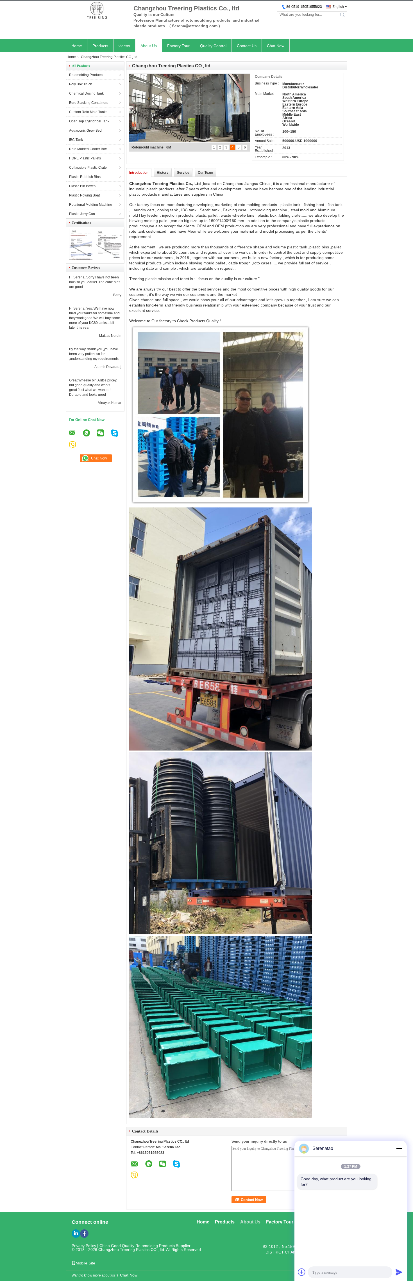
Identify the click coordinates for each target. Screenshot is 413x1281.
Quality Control (213, 46)
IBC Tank (76, 140)
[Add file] (302, 1272)
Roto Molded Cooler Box (88, 149)
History (163, 173)
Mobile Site (85, 1263)
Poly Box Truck (80, 84)
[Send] (398, 1272)
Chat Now (275, 46)
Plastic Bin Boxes (82, 186)
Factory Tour (178, 46)
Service (183, 173)
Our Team (205, 173)
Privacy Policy (84, 1245)
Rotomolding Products (86, 75)
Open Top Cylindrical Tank (89, 121)
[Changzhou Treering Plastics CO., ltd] (97, 11)
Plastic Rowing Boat (84, 195)
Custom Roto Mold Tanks (88, 112)
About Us (148, 46)
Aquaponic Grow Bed (85, 130)
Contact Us (247, 46)
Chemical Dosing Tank (86, 93)
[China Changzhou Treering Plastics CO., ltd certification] (80, 258)
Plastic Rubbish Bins (85, 177)
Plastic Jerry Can (82, 214)
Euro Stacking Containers (88, 103)
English (338, 7)
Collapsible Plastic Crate (88, 168)
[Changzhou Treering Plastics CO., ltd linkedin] (76, 1233)
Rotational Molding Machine (90, 205)
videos (124, 46)
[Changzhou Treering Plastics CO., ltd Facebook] (84, 1233)
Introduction (138, 173)
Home (76, 46)
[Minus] (399, 1148)
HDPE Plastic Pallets (85, 158)
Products (100, 46)
